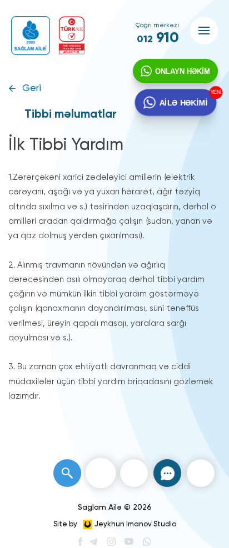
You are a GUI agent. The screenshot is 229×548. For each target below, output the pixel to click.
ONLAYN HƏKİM (182, 71)
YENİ (214, 92)
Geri (31, 88)
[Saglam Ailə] (30, 35)
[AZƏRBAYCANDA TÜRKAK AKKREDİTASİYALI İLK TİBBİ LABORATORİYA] (72, 35)
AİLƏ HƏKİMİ (183, 102)
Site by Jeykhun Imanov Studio (114, 524)
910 (158, 38)
